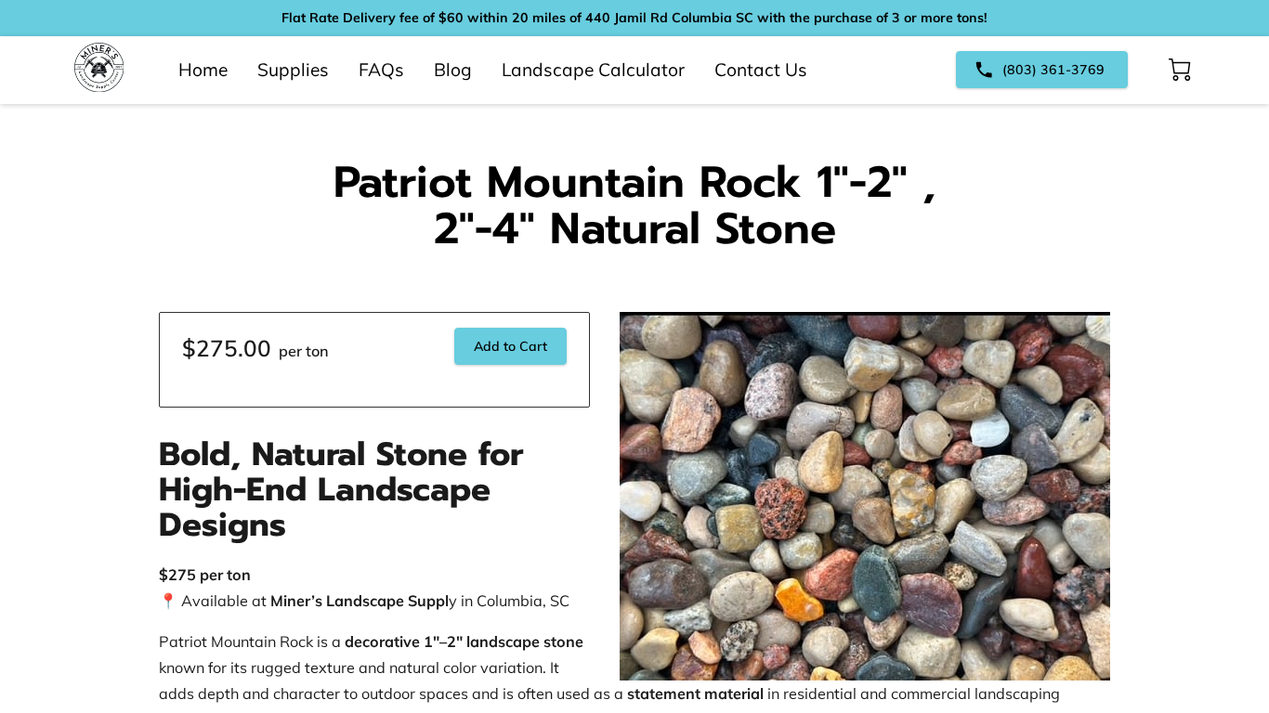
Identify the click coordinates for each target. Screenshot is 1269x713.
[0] (1180, 69)
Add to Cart (510, 346)
